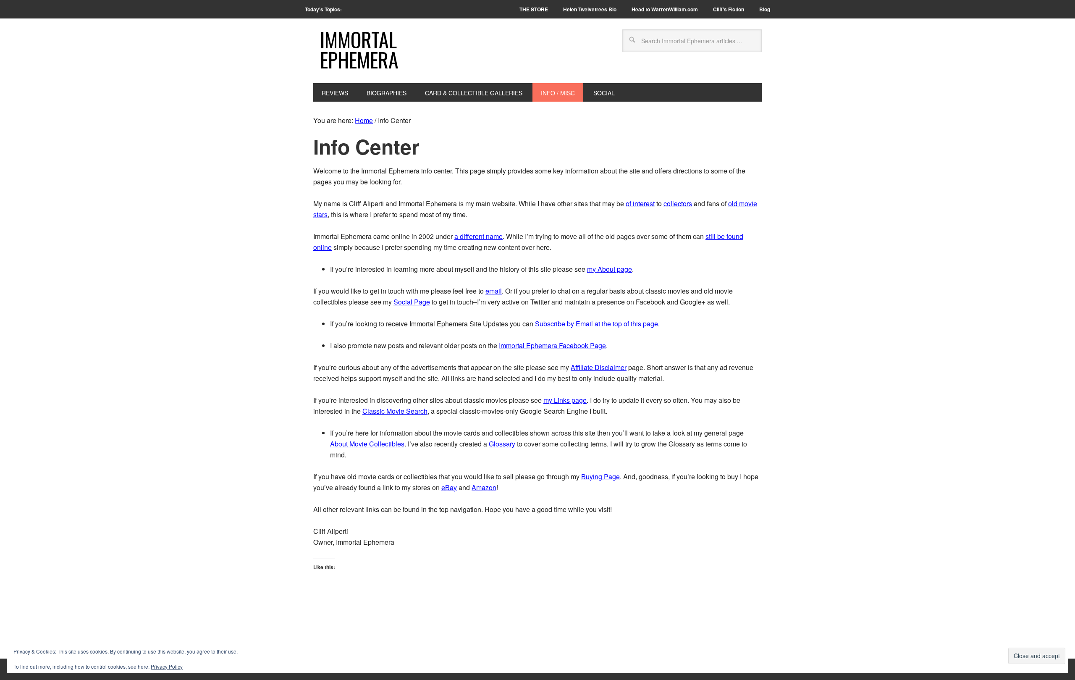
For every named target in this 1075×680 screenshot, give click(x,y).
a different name (478, 236)
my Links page (565, 400)
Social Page (411, 302)
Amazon (484, 487)
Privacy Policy (167, 666)
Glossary (502, 444)
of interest (640, 203)
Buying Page (600, 476)
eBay (449, 487)
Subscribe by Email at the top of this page (596, 323)
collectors (677, 203)
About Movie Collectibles (367, 444)
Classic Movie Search (394, 411)
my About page (609, 269)
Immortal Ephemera (359, 49)
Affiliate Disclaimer (599, 367)
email (493, 291)
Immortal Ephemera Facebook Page (552, 345)
